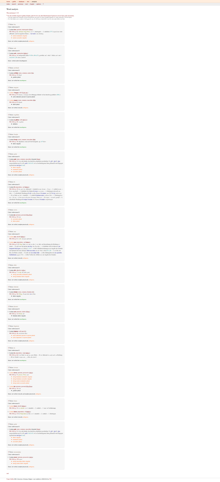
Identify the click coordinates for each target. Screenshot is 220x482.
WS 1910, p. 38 (13, 141)
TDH (50, 479)
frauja (15, 139)
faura (63, 16)
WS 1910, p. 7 (13, 272)
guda (32, 16)
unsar (15, 457)
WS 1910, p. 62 (13, 31)
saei (15, 312)
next (26, 4)
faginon (16, 331)
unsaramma (71, 16)
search (14, 4)
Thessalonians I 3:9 (13, 13)
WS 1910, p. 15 (13, 75)
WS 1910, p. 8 (13, 239)
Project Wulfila (10, 479)
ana (39, 16)
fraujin (28, 16)
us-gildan (16, 120)
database (21, 1)
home (8, 1)
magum (19, 16)
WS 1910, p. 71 (13, 375)
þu (14, 215)
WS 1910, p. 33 (13, 408)
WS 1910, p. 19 (13, 189)
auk (11, 16)
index (8, 4)
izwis (36, 16)
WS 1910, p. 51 (13, 161)
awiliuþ (16, 73)
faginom (53, 16)
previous (20, 4)
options (38, 4)
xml (8, 473)
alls (15, 270)
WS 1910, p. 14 (13, 55)
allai (42, 16)
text (28, 1)
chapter (32, 4)
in (56, 16)
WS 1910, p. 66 (13, 355)
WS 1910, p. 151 (14, 217)
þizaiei (49, 16)
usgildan (23, 16)
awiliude (14, 16)
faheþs (16, 292)
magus (16, 100)
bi (34, 16)
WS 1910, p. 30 (13, 294)
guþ (15, 159)
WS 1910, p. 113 (14, 314)
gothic (14, 1)
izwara (59, 16)
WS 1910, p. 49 (13, 122)
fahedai (45, 16)
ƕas (15, 29)
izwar (15, 373)
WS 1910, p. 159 (14, 459)
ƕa (8, 16)
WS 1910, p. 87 (13, 95)
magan (16, 93)
